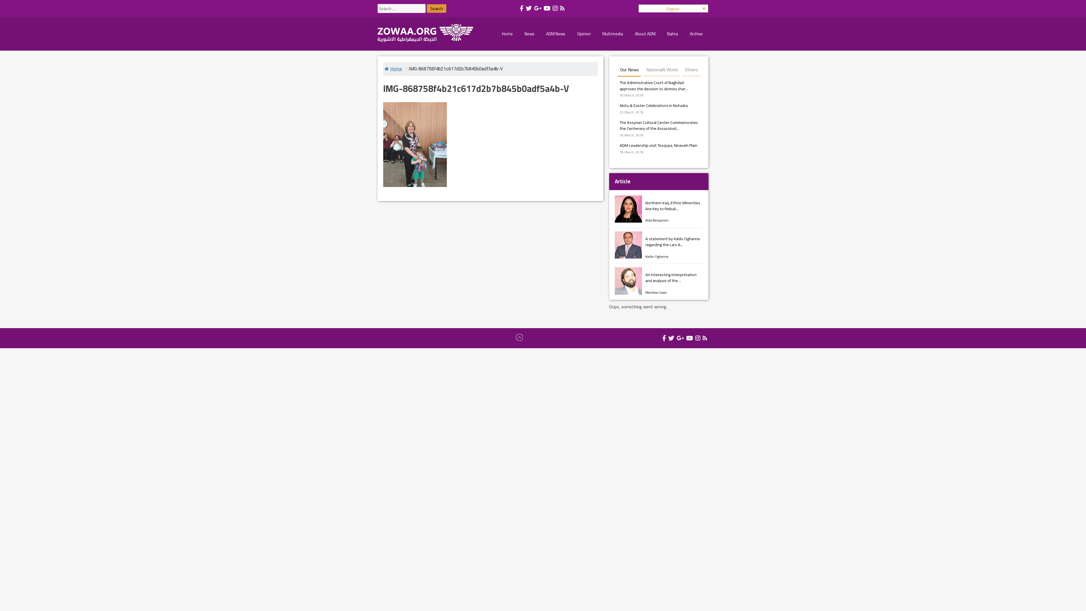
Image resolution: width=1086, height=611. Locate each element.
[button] (673, 8)
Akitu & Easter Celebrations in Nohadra (654, 105)
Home (396, 69)
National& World (662, 69)
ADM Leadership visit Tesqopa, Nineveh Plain (658, 145)
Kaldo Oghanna (656, 256)
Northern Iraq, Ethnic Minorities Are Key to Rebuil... (672, 206)
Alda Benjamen (657, 220)
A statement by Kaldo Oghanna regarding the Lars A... (672, 242)
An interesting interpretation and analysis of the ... (671, 278)
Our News (629, 69)
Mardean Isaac (656, 292)
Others (691, 69)
